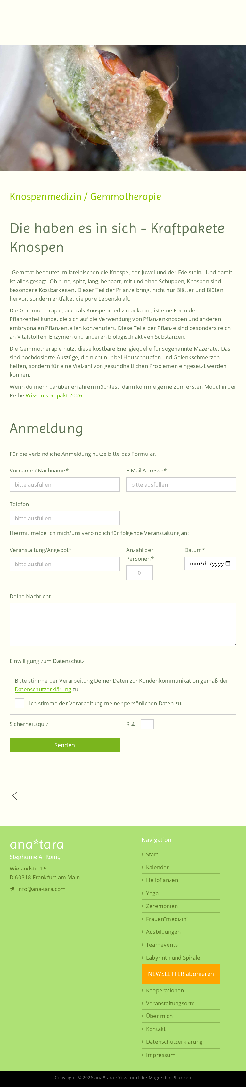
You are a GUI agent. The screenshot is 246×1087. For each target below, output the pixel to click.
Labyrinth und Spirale (173, 957)
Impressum (161, 1054)
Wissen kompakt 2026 (54, 395)
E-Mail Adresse (146, 470)
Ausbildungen (163, 931)
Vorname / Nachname (39, 470)
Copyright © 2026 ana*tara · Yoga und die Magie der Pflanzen (123, 1077)
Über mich (159, 1016)
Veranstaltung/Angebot (40, 550)
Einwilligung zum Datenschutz (47, 661)
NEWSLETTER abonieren (181, 974)
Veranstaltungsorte (170, 1003)
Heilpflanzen (162, 880)
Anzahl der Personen (140, 554)
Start (152, 854)
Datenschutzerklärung (43, 689)
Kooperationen (165, 990)
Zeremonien (162, 906)
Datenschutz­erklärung (174, 1041)
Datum (194, 550)
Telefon (19, 504)
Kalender (157, 867)
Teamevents (162, 944)
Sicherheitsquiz (29, 723)
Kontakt (156, 1028)
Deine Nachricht (30, 596)
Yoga (152, 893)
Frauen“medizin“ (167, 918)
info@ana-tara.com (41, 889)
